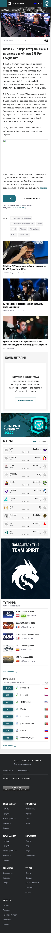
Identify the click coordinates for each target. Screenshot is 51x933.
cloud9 (13, 229)
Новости (16, 10)
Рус (46, 683)
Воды (28, 851)
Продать (6, 814)
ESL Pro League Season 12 (21, 218)
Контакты (26, 779)
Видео (28, 846)
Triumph (23, 229)
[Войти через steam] (47, 3)
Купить (6, 809)
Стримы (26, 10)
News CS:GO (8, 771)
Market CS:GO (23, 771)
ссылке (43, 188)
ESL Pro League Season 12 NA (22, 224)
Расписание (30, 855)
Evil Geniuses (34, 229)
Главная (5, 10)
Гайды (28, 818)
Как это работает (10, 818)
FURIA (13, 234)
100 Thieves (24, 234)
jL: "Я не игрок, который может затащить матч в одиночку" (23, 305)
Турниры (37, 10)
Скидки (6, 828)
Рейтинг (16, 779)
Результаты (43, 442)
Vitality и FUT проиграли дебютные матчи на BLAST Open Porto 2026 (24, 268)
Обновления (30, 809)
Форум (28, 841)
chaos (40, 224)
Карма (6, 779)
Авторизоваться (25, 400)
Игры (28, 823)
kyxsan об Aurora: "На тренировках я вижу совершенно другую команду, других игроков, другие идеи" (25, 343)
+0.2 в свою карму (19, 208)
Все (34, 442)
